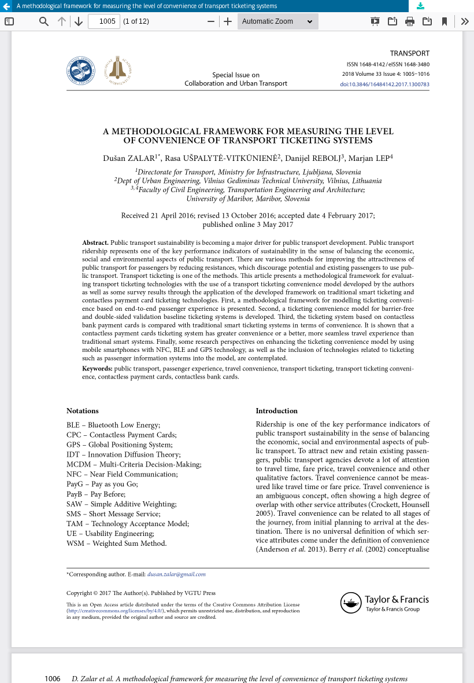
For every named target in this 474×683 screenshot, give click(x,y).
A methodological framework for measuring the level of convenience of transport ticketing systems (147, 6)
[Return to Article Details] (6, 6)
